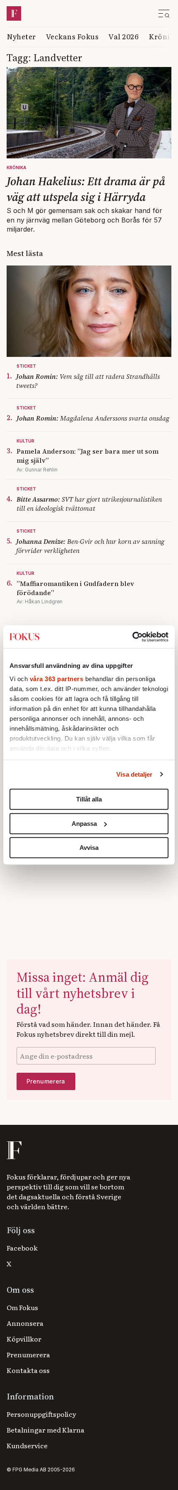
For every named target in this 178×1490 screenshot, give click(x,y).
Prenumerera (28, 1354)
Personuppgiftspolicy (41, 1414)
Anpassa (84, 823)
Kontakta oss (28, 1370)
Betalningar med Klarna (45, 1430)
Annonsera (25, 1323)
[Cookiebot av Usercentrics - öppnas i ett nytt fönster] (132, 636)
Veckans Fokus (72, 36)
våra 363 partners (57, 678)
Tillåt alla (89, 799)
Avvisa (89, 847)
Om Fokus (22, 1307)
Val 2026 (123, 36)
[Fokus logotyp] (13, 1150)
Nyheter (21, 36)
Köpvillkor (24, 1339)
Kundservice (27, 1445)
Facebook (22, 1248)
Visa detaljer (134, 774)
